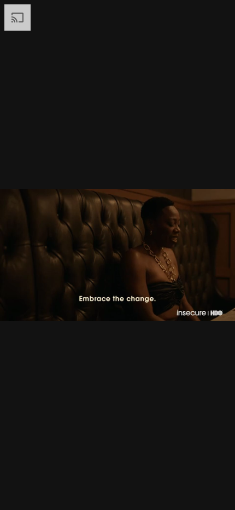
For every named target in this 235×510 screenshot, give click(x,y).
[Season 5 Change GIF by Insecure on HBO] (117, 255)
